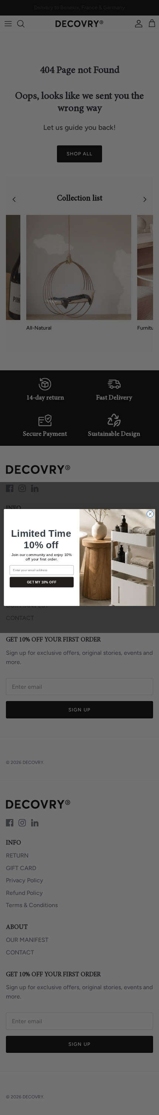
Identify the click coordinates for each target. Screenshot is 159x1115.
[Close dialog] (150, 514)
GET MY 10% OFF (41, 582)
